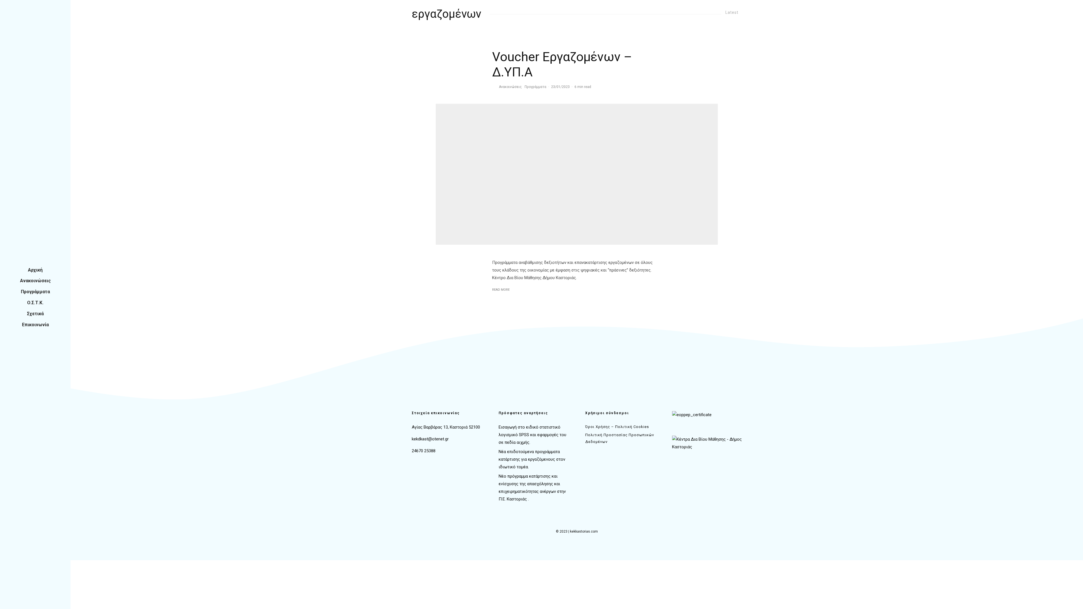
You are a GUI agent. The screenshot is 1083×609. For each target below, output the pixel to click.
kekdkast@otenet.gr (430, 439)
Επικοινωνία (35, 324)
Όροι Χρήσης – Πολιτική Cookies (617, 427)
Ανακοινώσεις (35, 280)
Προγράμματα (35, 291)
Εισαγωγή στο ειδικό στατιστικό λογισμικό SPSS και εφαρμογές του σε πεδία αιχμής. (532, 435)
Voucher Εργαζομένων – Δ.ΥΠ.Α (562, 64)
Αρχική (35, 270)
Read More (501, 290)
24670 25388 (423, 450)
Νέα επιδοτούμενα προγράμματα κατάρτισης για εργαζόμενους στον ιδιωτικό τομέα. (532, 459)
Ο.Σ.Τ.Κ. (35, 302)
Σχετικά (35, 313)
